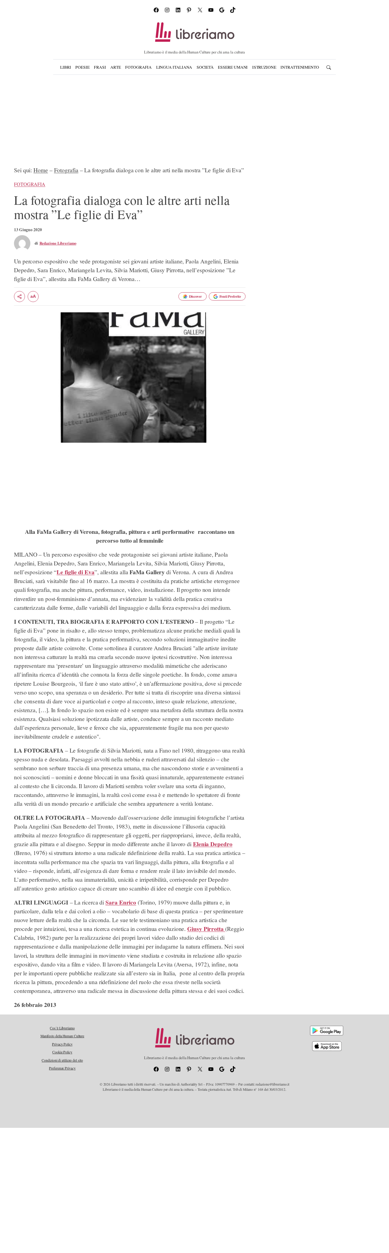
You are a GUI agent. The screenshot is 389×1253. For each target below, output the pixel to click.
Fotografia (66, 170)
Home (40, 170)
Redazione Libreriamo (58, 243)
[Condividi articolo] (19, 296)
